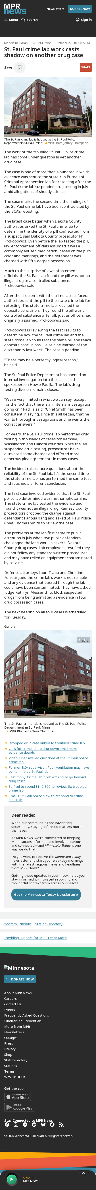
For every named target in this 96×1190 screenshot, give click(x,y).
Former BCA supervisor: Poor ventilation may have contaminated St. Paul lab (49, 769)
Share (85, 67)
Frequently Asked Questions (26, 1015)
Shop (8, 1054)
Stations (10, 1065)
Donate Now (80, 9)
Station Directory (49, 924)
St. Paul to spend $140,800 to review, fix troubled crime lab (48, 788)
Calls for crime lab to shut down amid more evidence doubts (43, 750)
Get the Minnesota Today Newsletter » (46, 894)
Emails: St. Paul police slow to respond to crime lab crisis (46, 798)
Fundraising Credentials (23, 1021)
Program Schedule (17, 924)
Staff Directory (15, 1060)
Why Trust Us (14, 1077)
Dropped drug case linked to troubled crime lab (47, 743)
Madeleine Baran (16, 43)
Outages (10, 1037)
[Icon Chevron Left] (8, 672)
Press (8, 1043)
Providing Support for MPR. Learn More (35, 937)
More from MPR (17, 1026)
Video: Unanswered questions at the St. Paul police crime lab (48, 760)
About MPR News (18, 993)
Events (9, 1009)
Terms (9, 1071)
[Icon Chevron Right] (87, 672)
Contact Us (12, 1004)
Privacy (10, 1049)
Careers (10, 998)
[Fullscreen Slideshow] (9, 640)
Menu (13, 20)
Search (32, 20)
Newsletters (14, 1032)
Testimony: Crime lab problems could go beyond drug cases (47, 779)
